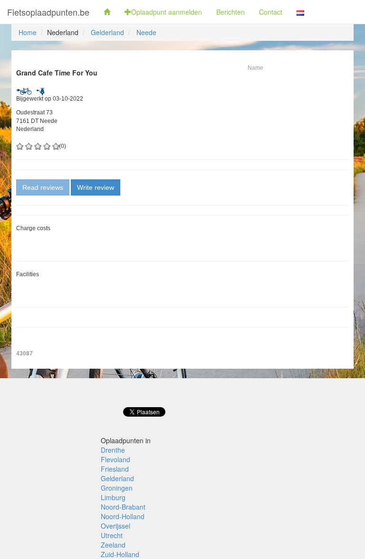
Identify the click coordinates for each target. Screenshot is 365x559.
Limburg (113, 497)
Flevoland (115, 459)
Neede (146, 32)
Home (28, 32)
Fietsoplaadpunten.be (48, 12)
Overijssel (115, 526)
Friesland (115, 469)
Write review (95, 187)
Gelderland (107, 32)
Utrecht (112, 535)
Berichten (230, 12)
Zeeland (113, 545)
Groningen (117, 488)
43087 (24, 353)
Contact (270, 12)
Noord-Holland (122, 516)
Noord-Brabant (123, 507)
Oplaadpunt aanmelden (166, 12)
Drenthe (113, 450)
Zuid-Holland (120, 554)
